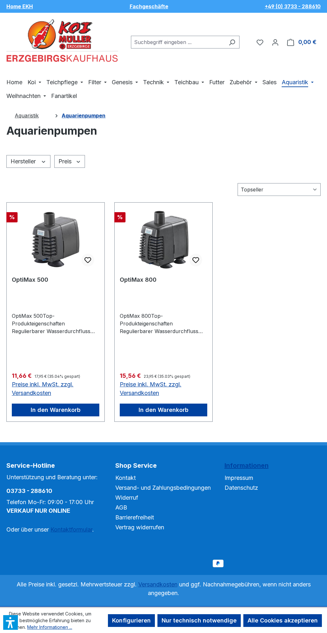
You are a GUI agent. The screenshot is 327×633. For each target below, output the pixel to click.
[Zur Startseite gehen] (62, 41)
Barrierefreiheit (134, 517)
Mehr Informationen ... (49, 627)
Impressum (238, 477)
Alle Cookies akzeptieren (282, 620)
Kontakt (125, 477)
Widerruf (126, 497)
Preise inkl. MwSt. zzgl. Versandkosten (42, 388)
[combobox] (178, 42)
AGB (121, 507)
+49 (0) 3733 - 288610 (293, 6)
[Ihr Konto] (275, 42)
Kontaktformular (71, 529)
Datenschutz (241, 487)
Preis (65, 161)
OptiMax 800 (138, 279)
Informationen (246, 465)
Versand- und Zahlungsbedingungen (163, 487)
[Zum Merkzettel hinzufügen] (87, 260)
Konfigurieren (131, 620)
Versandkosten (158, 584)
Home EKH (19, 6)
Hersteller (24, 161)
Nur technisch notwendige (199, 620)
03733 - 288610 (29, 491)
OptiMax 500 (30, 279)
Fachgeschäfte (149, 6)
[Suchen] (232, 42)
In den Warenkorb (55, 409)
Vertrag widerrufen (139, 527)
